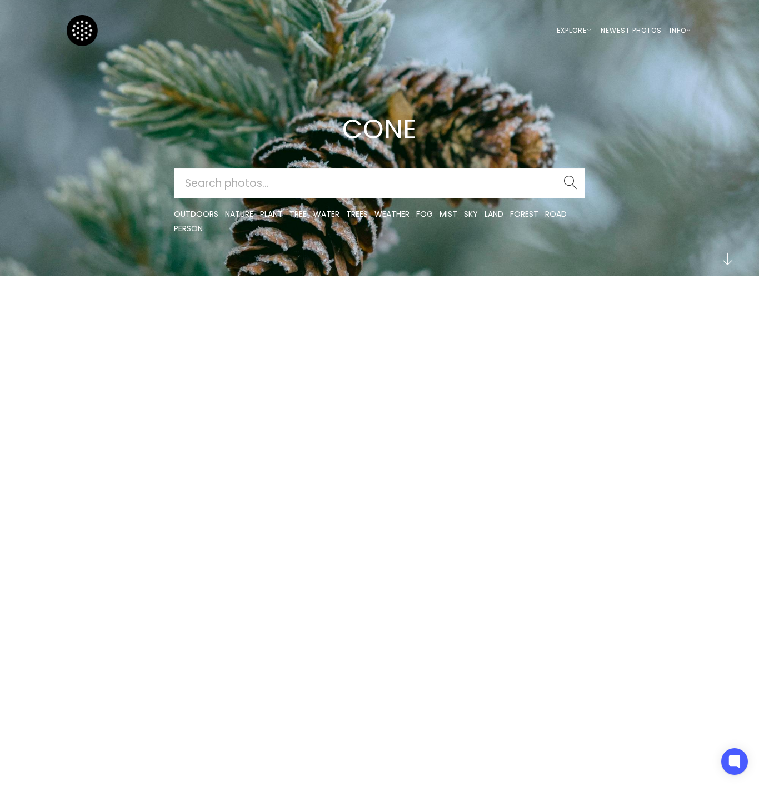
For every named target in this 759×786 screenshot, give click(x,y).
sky (471, 214)
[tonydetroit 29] (98, 308)
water (326, 214)
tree (298, 214)
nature (239, 214)
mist (448, 214)
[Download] (98, 335)
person (188, 228)
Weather (392, 214)
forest (524, 214)
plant (271, 214)
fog (424, 214)
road (556, 214)
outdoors (196, 214)
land (494, 214)
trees (357, 214)
